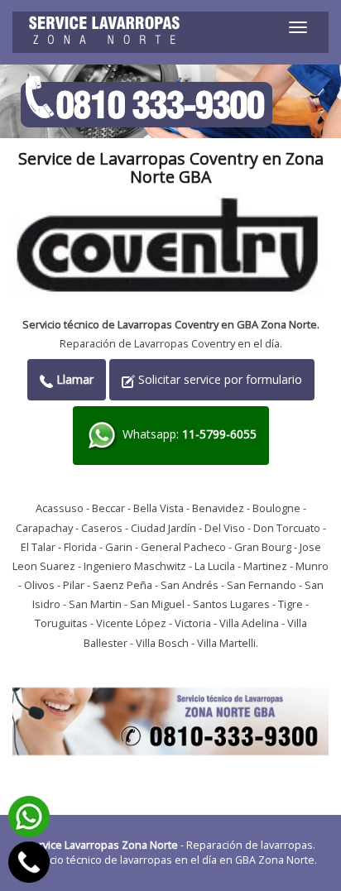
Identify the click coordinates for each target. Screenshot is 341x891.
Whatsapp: (188, 435)
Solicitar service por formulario (218, 379)
